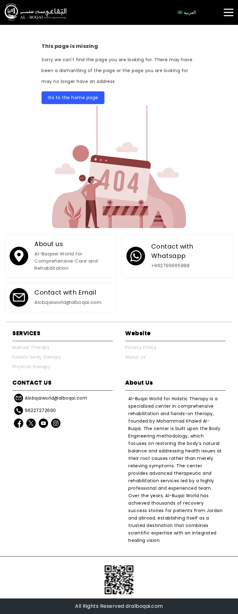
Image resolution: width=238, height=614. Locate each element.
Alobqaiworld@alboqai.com (56, 398)
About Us (135, 357)
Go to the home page (73, 97)
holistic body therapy (36, 357)
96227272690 (40, 410)
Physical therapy (31, 367)
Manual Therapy (31, 347)
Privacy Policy (140, 347)
